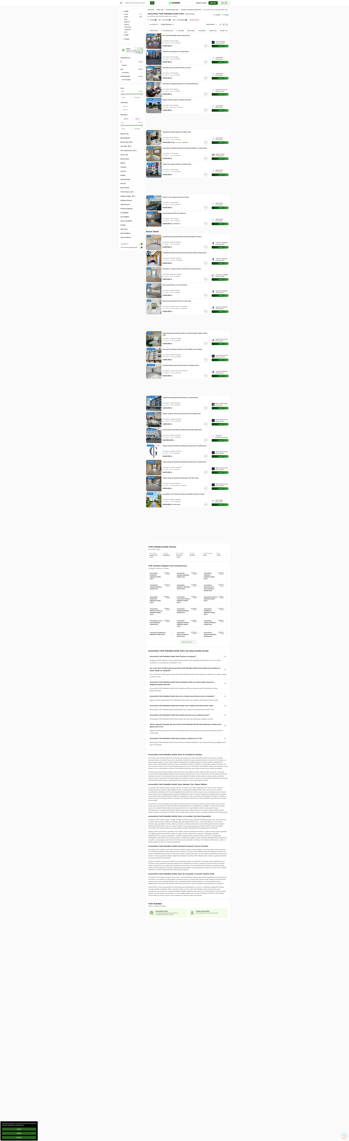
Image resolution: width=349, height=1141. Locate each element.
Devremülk (127, 27)
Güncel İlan (201, 30)
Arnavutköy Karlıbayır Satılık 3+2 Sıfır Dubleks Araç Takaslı (182, 349)
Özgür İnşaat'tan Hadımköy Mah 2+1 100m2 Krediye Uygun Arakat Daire (185, 334)
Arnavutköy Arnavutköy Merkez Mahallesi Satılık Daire (183, 599)
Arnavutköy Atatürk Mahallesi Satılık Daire (210, 622)
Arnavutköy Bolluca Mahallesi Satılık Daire (183, 634)
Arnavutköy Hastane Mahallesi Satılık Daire (210, 634)
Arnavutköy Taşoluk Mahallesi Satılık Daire (156, 587)
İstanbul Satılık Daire (172, 10)
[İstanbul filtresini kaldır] (156, 20)
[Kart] (223, 24)
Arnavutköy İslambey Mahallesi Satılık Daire (209, 576)
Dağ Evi (126, 24)
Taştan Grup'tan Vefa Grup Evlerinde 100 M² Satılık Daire (182, 413)
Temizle (140, 62)
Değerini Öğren (201, 3)
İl (121, 62)
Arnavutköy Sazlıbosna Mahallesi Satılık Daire (158, 633)
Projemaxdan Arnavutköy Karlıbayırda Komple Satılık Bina (182, 430)
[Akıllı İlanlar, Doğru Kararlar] (174, 2)
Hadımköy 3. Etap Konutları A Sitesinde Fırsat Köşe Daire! (182, 269)
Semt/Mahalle (125, 76)
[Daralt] (123, 14)
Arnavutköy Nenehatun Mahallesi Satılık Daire (155, 599)
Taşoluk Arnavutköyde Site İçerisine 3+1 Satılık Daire (180, 397)
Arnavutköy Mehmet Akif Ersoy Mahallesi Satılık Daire (156, 611)
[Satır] (220, 24)
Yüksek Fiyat (224, 30)
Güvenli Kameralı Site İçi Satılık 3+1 (174, 213)
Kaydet (218, 15)
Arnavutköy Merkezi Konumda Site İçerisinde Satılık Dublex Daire (184, 253)
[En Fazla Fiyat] (142, 94)
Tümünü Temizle (194, 20)
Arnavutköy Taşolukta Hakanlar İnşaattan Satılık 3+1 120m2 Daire (185, 148)
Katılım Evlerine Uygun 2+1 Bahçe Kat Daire (177, 100)
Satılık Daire (160, 10)
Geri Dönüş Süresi (168, 30)
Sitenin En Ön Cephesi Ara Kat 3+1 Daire (176, 197)
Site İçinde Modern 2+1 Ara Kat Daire (175, 285)
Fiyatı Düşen (191, 30)
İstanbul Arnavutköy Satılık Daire (191, 10)
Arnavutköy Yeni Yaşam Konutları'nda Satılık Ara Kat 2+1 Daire (183, 494)
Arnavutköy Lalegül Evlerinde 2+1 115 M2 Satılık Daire (180, 84)
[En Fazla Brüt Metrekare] (142, 125)
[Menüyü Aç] (121, 3)
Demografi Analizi (162, 911)
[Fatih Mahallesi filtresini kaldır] (186, 20)
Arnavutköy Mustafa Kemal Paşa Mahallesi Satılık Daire (209, 587)
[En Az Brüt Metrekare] (122, 125)
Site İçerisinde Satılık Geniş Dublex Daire (176, 35)
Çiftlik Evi (127, 22)
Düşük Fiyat (213, 30)
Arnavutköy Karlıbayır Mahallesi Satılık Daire (183, 587)
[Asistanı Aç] (344, 1135)
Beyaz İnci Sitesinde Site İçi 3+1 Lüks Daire (177, 301)
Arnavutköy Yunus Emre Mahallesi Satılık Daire (156, 622)
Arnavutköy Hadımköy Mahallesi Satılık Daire (155, 576)
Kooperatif (127, 29)
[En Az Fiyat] (122, 94)
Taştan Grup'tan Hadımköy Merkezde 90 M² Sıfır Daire (181, 478)
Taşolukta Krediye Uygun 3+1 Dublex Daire (177, 132)
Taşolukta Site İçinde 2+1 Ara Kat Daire (176, 51)
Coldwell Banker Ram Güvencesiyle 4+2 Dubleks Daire (181, 365)
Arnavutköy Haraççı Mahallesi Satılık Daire (210, 598)
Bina (125, 19)
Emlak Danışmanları (203, 911)
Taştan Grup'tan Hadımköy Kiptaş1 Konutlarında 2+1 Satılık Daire (184, 446)
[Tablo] (226, 24)
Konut (126, 14)
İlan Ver (213, 3)
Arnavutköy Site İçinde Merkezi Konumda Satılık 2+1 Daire (182, 236)
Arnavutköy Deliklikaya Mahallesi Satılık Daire (209, 611)
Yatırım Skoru (154, 30)
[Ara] (152, 3)
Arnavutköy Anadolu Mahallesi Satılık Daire (183, 575)
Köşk (125, 32)
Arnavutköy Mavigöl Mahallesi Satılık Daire (183, 610)
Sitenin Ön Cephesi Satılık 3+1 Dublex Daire (177, 164)
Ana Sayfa (151, 10)
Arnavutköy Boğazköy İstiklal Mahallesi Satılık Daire (183, 623)
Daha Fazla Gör (187, 642)
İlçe (122, 69)
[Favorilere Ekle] (206, 46)
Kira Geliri (181, 30)
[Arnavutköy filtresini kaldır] (170, 20)
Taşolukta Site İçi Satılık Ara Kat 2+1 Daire (177, 67)
